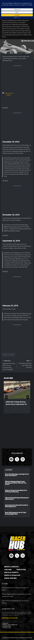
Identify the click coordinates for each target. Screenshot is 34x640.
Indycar (11, 354)
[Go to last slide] (6, 397)
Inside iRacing (10, 578)
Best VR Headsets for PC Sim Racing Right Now (15, 513)
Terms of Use (7, 627)
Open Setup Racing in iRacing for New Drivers (17, 498)
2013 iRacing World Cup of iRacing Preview (25, 364)
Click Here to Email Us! (10, 618)
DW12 (5, 354)
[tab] (13, 414)
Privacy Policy (7, 626)
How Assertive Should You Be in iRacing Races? (16, 505)
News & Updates (11, 567)
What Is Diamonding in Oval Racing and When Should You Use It (15, 483)
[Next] (27, 397)
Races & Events (11, 572)
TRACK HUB (21, 570)
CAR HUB (8, 570)
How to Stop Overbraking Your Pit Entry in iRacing (16, 491)
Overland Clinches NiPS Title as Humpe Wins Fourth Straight (9, 365)
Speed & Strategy (12, 575)
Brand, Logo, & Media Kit (10, 624)
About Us (5, 623)
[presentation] (17, 390)
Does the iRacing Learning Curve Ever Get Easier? (17, 474)
